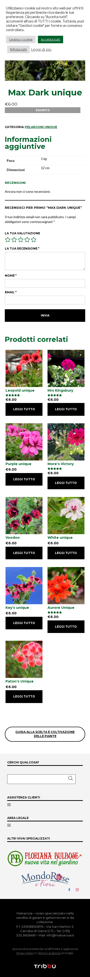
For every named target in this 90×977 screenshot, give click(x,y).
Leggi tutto (24, 409)
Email (11, 292)
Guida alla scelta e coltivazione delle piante (45, 734)
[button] (41, 779)
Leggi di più (41, 49)
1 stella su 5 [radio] (8, 240)
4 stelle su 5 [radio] (27, 240)
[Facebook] (71, 889)
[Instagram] (79, 889)
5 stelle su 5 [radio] (33, 240)
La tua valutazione (22, 233)
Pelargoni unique (41, 127)
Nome (11, 275)
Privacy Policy (25, 953)
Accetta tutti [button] (50, 39)
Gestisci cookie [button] (21, 39)
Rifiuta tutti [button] (18, 49)
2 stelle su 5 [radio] (14, 240)
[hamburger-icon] (9, 805)
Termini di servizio (49, 953)
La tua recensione (22, 248)
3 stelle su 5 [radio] (21, 240)
